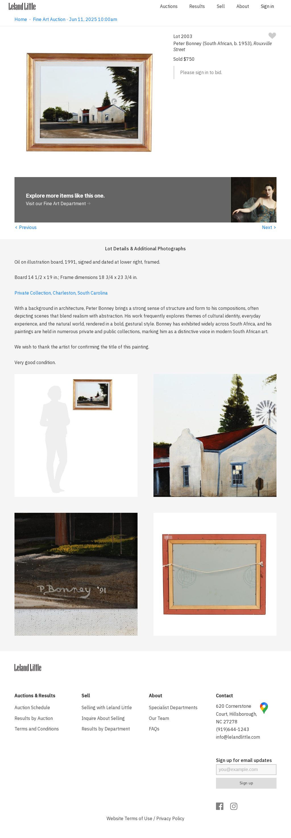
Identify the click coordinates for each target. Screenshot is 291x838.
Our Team (159, 718)
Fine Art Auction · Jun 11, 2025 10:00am (75, 19)
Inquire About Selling (103, 718)
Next (269, 227)
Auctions (169, 6)
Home (20, 19)
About (242, 6)
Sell (221, 6)
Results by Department (106, 729)
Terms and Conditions (36, 729)
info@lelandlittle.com (238, 737)
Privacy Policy (170, 818)
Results (197, 6)
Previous (25, 227)
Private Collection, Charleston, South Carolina (61, 293)
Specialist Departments (173, 707)
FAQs (154, 729)
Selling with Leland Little (107, 707)
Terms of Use (138, 818)
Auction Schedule (32, 707)
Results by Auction (33, 718)
